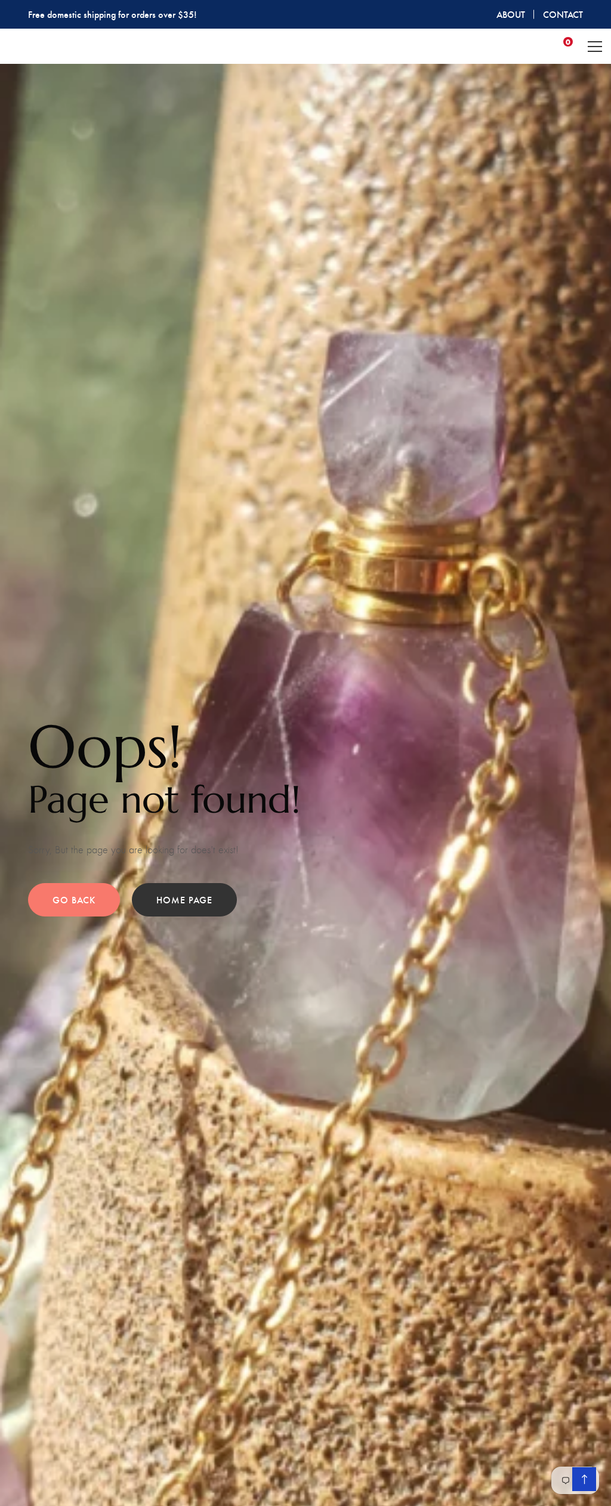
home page (184, 899)
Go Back (74, 899)
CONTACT (563, 14)
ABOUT (510, 14)
